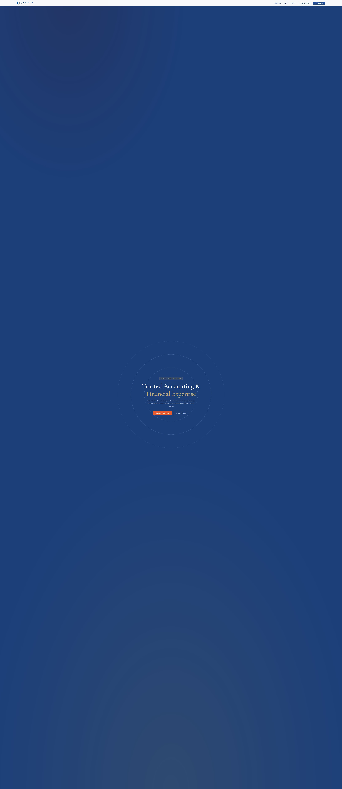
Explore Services (163, 413)
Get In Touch (182, 413)
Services (278, 3)
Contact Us (319, 3)
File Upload (305, 3)
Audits (286, 3)
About (293, 3)
